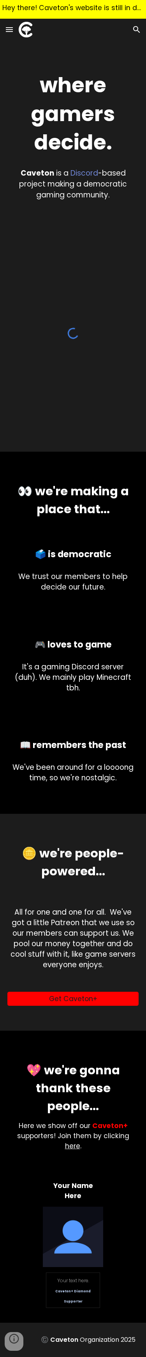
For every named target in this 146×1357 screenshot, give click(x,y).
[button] (9, 29)
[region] (73, 9)
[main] (73, 113)
